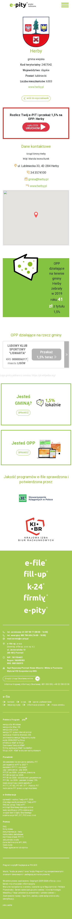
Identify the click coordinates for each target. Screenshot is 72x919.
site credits (7, 905)
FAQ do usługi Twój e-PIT (14, 805)
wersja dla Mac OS (11, 727)
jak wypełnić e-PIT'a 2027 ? (15, 765)
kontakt (10, 702)
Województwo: (32, 70)
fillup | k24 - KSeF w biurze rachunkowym (22, 750)
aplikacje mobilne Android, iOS (17, 735)
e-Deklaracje (9, 795)
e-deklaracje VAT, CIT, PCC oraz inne (19, 815)
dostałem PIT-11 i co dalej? (15, 767)
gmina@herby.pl (38, 179)
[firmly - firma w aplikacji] (36, 598)
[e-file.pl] (36, 562)
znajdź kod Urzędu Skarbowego (17, 813)
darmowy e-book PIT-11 (13, 837)
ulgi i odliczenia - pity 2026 (15, 770)
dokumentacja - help (12, 832)
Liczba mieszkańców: (33, 81)
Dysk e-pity (7, 845)
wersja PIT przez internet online (17, 732)
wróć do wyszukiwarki (38, 98)
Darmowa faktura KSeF (14, 745)
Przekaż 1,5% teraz (45, 354)
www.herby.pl (36, 86)
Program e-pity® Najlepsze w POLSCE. (20, 865)
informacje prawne (36, 705)
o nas (23, 702)
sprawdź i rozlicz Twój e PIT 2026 (18, 799)
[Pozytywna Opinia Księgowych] (36, 498)
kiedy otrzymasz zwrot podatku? (17, 783)
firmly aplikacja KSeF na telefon (17, 748)
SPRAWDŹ (23, 412)
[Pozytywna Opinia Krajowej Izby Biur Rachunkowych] (36, 529)
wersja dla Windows (12, 724)
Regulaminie (50, 887)
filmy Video (8, 829)
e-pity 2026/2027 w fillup (14, 740)
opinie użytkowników (42, 702)
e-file (6, 696)
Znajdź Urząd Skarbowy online (19, 678)
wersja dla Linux (10, 729)
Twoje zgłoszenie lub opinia (15, 847)
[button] (36, 214)
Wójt (25, 159)
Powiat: (30, 75)
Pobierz (15, 719)
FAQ (4, 826)
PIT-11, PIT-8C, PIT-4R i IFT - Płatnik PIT (21, 785)
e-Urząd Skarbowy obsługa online (18, 807)
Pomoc (6, 822)
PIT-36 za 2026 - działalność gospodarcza (22, 777)
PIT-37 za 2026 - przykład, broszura (19, 772)
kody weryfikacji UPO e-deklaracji (18, 810)
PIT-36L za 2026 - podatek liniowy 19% (20, 780)
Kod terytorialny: (30, 64)
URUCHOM (33, 127)
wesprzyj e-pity (13, 705)
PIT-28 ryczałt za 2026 (13, 775)
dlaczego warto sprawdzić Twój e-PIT (19, 802)
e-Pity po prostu (22, 5)
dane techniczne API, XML (15, 842)
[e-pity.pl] (36, 610)
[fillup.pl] (36, 574)
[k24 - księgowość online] (36, 586)
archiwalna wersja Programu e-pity (19, 737)
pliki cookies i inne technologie (47, 890)
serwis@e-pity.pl (20, 638)
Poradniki (8, 757)
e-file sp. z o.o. (55, 881)
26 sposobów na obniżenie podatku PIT (20, 762)
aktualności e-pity (11, 840)
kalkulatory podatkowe (13, 834)
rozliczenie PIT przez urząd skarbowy (20, 788)
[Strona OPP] (66, 354)
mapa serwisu (58, 705)
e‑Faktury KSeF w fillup (13, 743)
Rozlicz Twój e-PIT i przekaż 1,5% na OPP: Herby (36, 116)
